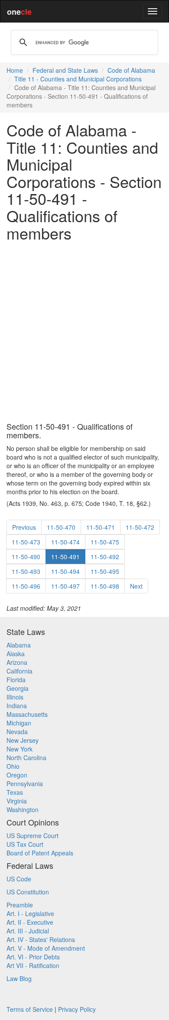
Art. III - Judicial (27, 930)
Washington (22, 809)
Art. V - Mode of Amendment (45, 948)
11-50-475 (105, 542)
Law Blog (19, 978)
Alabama (18, 645)
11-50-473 (26, 542)
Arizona (16, 662)
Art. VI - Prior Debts (33, 956)
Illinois (14, 697)
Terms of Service (29, 1009)
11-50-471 (100, 527)
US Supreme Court (32, 835)
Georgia (17, 688)
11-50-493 (26, 571)
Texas (14, 792)
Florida (16, 679)
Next (136, 586)
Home (14, 70)
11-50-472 (140, 527)
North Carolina (26, 757)
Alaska (15, 653)
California (19, 671)
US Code (18, 878)
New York (19, 749)
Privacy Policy (77, 1009)
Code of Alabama (131, 70)
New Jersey (22, 740)
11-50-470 (61, 527)
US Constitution (27, 891)
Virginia (16, 801)
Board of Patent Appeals (39, 852)
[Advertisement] (84, 331)
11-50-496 (26, 586)
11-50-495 (105, 571)
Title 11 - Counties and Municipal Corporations (78, 78)
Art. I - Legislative (30, 913)
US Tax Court (24, 844)
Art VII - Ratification (32, 965)
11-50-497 (65, 586)
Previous (24, 527)
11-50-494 (65, 571)
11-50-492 (105, 556)
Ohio (13, 766)
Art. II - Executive (29, 922)
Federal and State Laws (65, 70)
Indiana (16, 705)
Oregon (16, 775)
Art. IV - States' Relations (40, 939)
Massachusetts (27, 714)
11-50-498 (105, 586)
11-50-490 (26, 556)
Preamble (19, 904)
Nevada (17, 731)
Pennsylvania (24, 783)
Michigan (18, 723)
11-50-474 (65, 542)
